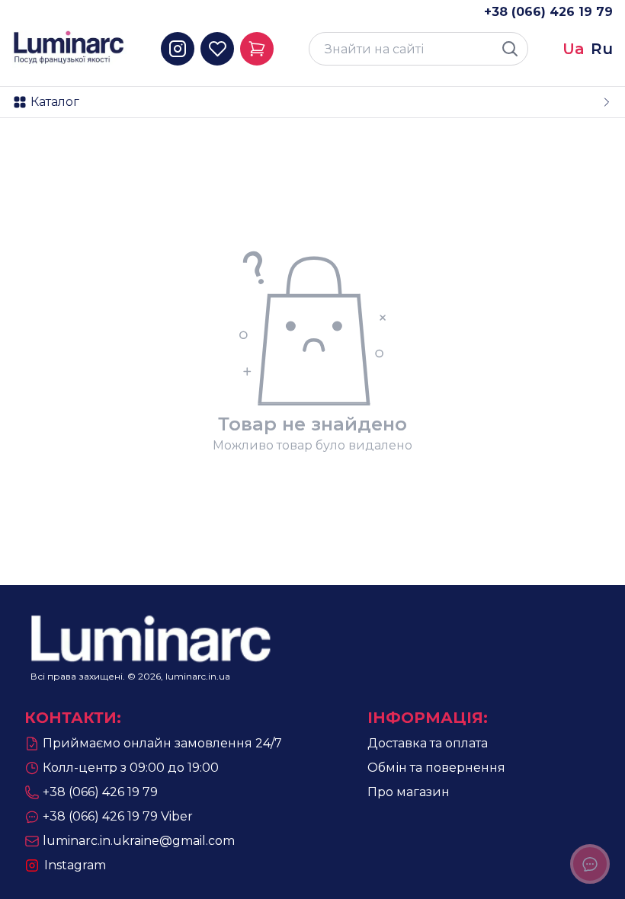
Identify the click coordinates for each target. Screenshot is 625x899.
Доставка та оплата (427, 743)
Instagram (75, 865)
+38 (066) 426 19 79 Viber (118, 816)
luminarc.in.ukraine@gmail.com (139, 840)
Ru (602, 49)
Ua (573, 49)
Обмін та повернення (436, 767)
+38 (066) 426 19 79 (548, 12)
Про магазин (408, 792)
